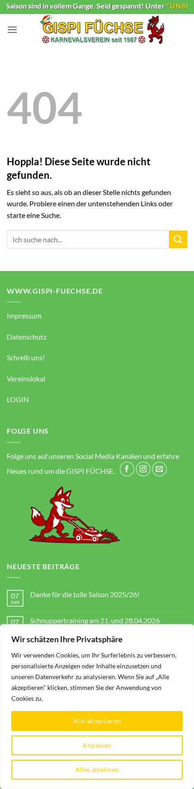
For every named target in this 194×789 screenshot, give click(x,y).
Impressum (24, 315)
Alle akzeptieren (97, 721)
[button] (12, 29)
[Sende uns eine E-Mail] (159, 469)
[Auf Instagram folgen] (143, 469)
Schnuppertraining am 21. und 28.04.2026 (95, 620)
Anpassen (97, 745)
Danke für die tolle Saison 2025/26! (84, 594)
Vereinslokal (26, 378)
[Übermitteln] (178, 239)
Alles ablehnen (97, 769)
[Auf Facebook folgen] (127, 469)
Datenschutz (26, 336)
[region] (97, 706)
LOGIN (18, 399)
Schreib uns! (26, 357)
